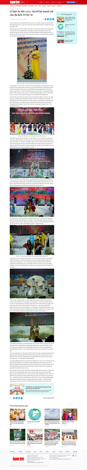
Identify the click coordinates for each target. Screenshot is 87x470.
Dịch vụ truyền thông (52, 459)
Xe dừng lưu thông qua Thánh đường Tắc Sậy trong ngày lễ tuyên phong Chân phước (51, 443)
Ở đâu (39, 5)
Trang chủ (12, 8)
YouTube (47, 2)
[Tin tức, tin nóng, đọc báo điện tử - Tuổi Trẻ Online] (15, 2)
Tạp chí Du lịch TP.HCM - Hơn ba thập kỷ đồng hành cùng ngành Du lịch (34, 443)
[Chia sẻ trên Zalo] (46, 19)
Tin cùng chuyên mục (19, 406)
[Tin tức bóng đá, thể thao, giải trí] (12, 6)
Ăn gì (36, 5)
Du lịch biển (30, 5)
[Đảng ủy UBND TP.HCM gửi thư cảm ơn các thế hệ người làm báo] (60, 19)
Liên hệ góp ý (66, 459)
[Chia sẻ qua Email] (53, 19)
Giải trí (48, 5)
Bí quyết (53, 5)
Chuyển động (18, 5)
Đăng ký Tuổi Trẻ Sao (71, 2)
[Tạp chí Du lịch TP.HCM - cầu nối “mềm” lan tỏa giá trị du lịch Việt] (17, 435)
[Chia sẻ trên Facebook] (48, 19)
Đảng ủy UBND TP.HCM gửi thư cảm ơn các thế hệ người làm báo (70, 19)
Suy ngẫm (25, 5)
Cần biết (53, 2)
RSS (70, 459)
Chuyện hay (59, 5)
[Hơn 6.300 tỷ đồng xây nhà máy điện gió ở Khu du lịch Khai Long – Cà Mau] (60, 34)
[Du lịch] (22, 2)
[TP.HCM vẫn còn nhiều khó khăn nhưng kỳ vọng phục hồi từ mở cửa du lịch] (17, 389)
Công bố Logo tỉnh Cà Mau (33, 421)
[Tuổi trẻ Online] (18, 459)
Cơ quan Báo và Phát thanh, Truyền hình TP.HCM (35, 462)
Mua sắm (67, 451)
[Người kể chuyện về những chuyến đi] (60, 42)
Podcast (41, 2)
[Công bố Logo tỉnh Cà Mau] (60, 27)
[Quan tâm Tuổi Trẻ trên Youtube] (73, 459)
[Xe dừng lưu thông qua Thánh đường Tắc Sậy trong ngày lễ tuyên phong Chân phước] (52, 435)
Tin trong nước (17, 8)
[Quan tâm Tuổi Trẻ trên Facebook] (76, 459)
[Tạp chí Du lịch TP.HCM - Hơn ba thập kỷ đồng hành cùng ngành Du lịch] (35, 435)
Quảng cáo (60, 2)
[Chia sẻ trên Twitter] (51, 19)
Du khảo (44, 5)
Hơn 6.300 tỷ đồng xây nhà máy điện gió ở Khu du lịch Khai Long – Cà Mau (52, 423)
